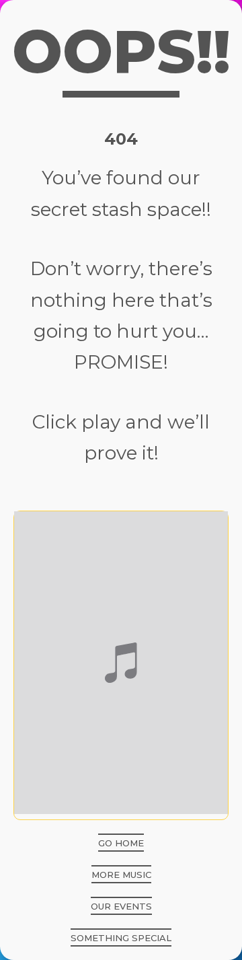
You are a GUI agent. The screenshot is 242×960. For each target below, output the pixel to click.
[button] (121, 843)
